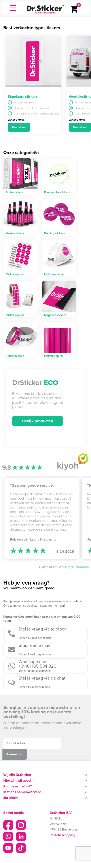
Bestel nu (19, 127)
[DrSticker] (45, 8)
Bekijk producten (37, 421)
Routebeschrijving (62, 835)
